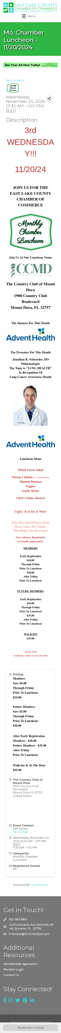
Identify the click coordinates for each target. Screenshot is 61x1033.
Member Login (13, 969)
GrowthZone (39, 884)
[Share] (49, 98)
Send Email (20, 831)
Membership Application (20, 964)
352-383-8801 (18, 919)
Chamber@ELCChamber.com (29, 934)
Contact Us (11, 975)
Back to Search (15, 80)
